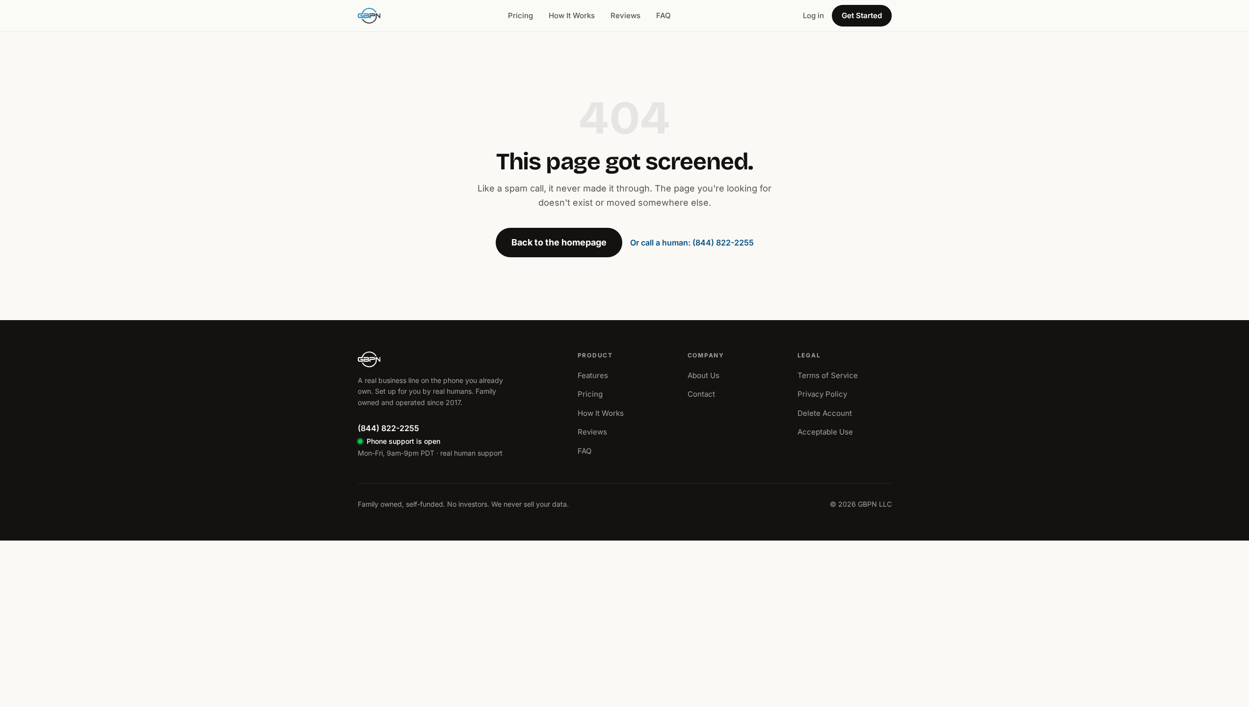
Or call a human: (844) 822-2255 (692, 242)
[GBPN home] (369, 16)
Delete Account (824, 413)
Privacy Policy (822, 394)
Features (593, 375)
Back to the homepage (559, 242)
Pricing (520, 15)
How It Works (572, 15)
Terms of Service (827, 375)
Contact (701, 394)
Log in (813, 15)
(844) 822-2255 (388, 428)
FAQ (663, 15)
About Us (703, 375)
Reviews (625, 15)
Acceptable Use (825, 431)
